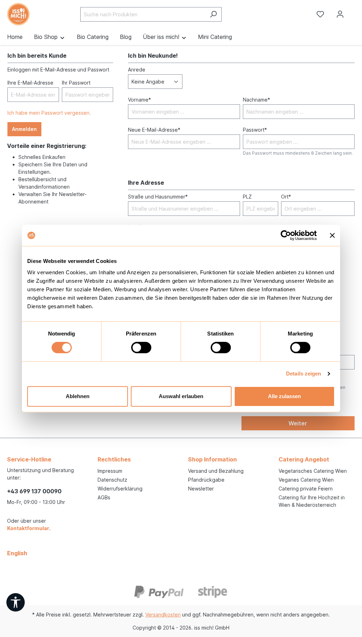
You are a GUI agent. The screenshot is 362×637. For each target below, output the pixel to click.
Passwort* (255, 130)
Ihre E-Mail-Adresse (30, 83)
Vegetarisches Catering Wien (313, 471)
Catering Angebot (304, 459)
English (17, 553)
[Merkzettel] (320, 14)
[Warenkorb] (356, 11)
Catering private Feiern (306, 489)
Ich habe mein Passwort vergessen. (49, 113)
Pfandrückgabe (206, 480)
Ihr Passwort (76, 83)
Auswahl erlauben (181, 396)
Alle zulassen (284, 396)
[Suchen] (213, 14)
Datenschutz (112, 480)
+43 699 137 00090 (34, 491)
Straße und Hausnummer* (158, 197)
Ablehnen (77, 396)
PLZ (247, 197)
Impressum (110, 471)
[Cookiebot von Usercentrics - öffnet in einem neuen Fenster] (286, 235)
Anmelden (24, 129)
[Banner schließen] (332, 235)
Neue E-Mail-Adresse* (154, 130)
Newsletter (201, 489)
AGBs (104, 497)
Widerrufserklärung (120, 489)
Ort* (286, 197)
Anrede (136, 70)
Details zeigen (303, 374)
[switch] (141, 347)
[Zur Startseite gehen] (30, 14)
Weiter (297, 423)
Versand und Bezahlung (216, 471)
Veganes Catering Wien (306, 480)
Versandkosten (163, 615)
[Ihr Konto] (340, 14)
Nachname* (256, 100)
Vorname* (139, 100)
